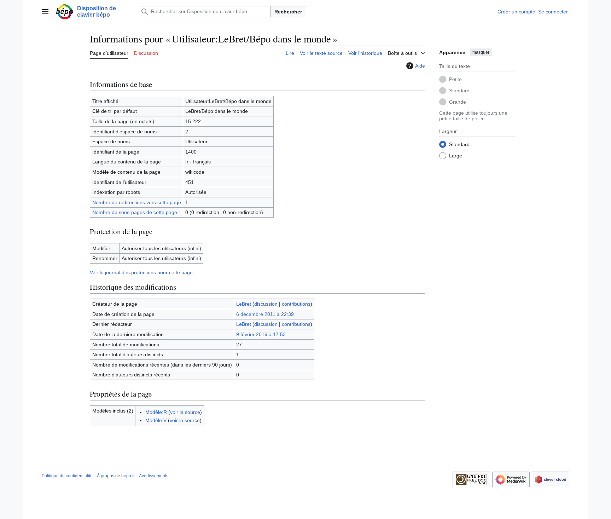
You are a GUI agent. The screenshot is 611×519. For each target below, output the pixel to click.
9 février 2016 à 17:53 (261, 334)
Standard (459, 90)
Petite (455, 79)
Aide (420, 66)
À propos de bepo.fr (116, 475)
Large (455, 155)
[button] (45, 11)
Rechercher (288, 12)
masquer (480, 52)
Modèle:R (156, 412)
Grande (457, 101)
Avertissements (153, 475)
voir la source (185, 412)
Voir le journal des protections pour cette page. (142, 272)
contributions (296, 304)
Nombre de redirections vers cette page (136, 202)
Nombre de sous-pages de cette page (134, 212)
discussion (266, 304)
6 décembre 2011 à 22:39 (265, 314)
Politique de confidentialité (67, 475)
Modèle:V (156, 420)
